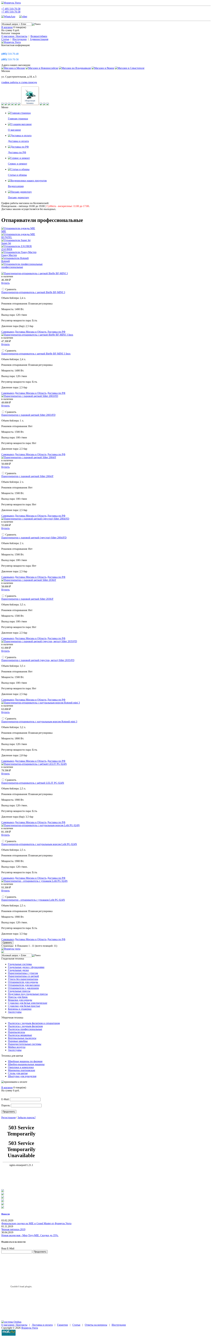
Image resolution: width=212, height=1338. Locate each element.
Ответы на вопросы (96, 1324)
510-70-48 (10, 53)
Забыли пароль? (27, 1117)
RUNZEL (6, 237)
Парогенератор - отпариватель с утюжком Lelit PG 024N (33, 899)
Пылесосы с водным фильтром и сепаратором (34, 1023)
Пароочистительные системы (24, 1044)
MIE (3, 231)
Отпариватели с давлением (23, 988)
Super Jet (6, 243)
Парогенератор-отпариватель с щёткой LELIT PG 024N (32, 782)
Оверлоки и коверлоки (21, 1067)
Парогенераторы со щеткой (23, 976)
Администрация (39, 39)
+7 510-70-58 (10, 8)
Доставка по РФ (56, 331)
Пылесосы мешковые (20, 1035)
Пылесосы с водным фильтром (25, 1026)
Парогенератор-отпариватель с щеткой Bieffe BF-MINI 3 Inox (36, 353)
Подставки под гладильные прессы (28, 994)
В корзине (7, 27)
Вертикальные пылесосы (22, 1038)
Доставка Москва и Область (31, 331)
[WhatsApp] (10, 16)
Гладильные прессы (19, 991)
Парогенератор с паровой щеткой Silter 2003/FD (28, 415)
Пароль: (5, 1105)
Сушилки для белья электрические (27, 1003)
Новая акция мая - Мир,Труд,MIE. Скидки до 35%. (29, 1235)
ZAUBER (6, 249)
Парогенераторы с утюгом (23, 973)
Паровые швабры (18, 1041)
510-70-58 (10, 59)
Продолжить (9, 1111)
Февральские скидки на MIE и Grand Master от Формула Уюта (36, 1223)
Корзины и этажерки (19, 1009)
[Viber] (23, 16)
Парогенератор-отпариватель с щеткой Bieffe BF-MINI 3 (33, 292)
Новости (5, 1214)
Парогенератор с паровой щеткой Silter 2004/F (27, 476)
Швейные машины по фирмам (25, 1061)
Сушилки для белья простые (24, 1006)
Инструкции (19, 39)
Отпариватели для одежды (23, 982)
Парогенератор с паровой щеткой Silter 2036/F (27, 598)
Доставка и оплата (42, 1324)
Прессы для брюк (18, 997)
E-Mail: (5, 1099)
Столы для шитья (17, 1073)
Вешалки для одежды (20, 1000)
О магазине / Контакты (14, 36)
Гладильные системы (20, 964)
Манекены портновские (21, 1070)
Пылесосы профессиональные (25, 1029)
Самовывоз (7, 331)
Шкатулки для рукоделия (22, 1076)
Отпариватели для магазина (24, 985)
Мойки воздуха (16, 1047)
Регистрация (8, 1117)
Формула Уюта (29, 1327)
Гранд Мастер (9, 255)
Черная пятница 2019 (13, 1229)
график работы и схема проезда (19, 82)
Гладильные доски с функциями (26, 967)
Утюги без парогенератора (23, 979)
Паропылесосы (16, 1032)
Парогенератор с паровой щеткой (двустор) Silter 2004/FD (34, 537)
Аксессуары (15, 1012)
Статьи (5, 39)
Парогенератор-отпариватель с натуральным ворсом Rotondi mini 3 (39, 721)
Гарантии (62, 1324)
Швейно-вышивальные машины (26, 1064)
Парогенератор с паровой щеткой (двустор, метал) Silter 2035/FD (37, 660)
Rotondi (5, 261)
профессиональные (12, 267)
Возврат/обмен (38, 36)
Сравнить (7, 942)
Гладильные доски (18, 970)
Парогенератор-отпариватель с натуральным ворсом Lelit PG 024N (39, 844)
